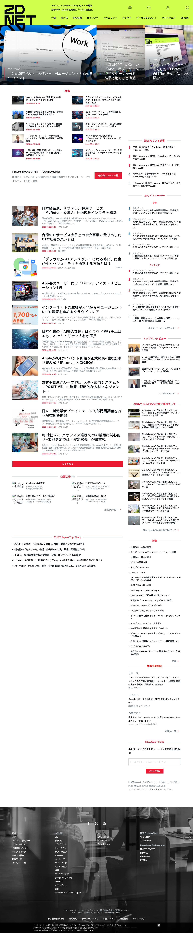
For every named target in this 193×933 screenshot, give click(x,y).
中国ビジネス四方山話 (141, 585)
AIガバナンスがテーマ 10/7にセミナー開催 (71, 5)
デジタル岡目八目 (139, 562)
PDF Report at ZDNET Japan (145, 590)
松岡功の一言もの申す (141, 557)
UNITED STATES (147, 849)
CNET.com (145, 837)
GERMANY (145, 856)
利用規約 (73, 918)
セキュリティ (110, 18)
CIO (56, 837)
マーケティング (62, 874)
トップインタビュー (167, 393)
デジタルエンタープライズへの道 (146, 605)
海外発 (64, 18)
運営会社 (124, 918)
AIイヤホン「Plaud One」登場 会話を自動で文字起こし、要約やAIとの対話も (55, 566)
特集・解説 (62, 299)
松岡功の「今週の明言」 (142, 547)
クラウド (126, 18)
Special (184, 18)
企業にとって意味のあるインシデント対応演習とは (154, 641)
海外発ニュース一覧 (108, 175)
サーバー (59, 855)
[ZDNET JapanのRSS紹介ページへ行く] (104, 823)
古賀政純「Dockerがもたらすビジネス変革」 (152, 600)
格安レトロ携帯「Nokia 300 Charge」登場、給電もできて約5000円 (49, 544)
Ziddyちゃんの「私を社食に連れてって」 (150, 595)
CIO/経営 (77, 18)
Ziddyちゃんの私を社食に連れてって (159, 530)
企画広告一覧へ (111, 510)
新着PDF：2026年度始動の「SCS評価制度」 (72, 9)
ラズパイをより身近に (141, 646)
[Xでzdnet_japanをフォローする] (96, 823)
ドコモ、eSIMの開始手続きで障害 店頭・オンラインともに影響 (48, 555)
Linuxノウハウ (138, 572)
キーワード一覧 (19, 863)
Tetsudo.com (104, 844)
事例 (14, 837)
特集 (53, 18)
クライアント (61, 844)
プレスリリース (19, 852)
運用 (57, 870)
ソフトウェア (168, 18)
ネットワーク (61, 863)
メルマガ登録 (154, 771)
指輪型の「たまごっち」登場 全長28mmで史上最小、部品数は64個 (50, 549)
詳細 (79, 930)
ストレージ (60, 859)
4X (99, 833)
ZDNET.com (145, 840)
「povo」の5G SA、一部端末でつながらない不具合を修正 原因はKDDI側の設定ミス (59, 560)
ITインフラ (92, 18)
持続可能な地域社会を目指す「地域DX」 (150, 628)
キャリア (59, 881)
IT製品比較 (17, 859)
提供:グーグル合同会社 (66, 268)
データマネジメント (146, 18)
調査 (57, 889)
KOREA (143, 860)
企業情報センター (20, 848)
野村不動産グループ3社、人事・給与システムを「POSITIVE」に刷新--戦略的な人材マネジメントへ (81, 386)
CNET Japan (155, 789)
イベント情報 (18, 855)
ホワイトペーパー (20, 844)
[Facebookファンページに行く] (88, 823)
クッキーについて (90, 918)
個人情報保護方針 (56, 918)
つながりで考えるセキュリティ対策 (147, 610)
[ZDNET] (26, 12)
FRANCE (144, 853)
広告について (109, 918)
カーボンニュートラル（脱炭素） (146, 623)
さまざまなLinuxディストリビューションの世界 (153, 552)
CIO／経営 (62, 251)
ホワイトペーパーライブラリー (162, 328)
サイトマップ (139, 918)
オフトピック (63, 374)
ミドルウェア (61, 867)
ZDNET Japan (104, 840)
